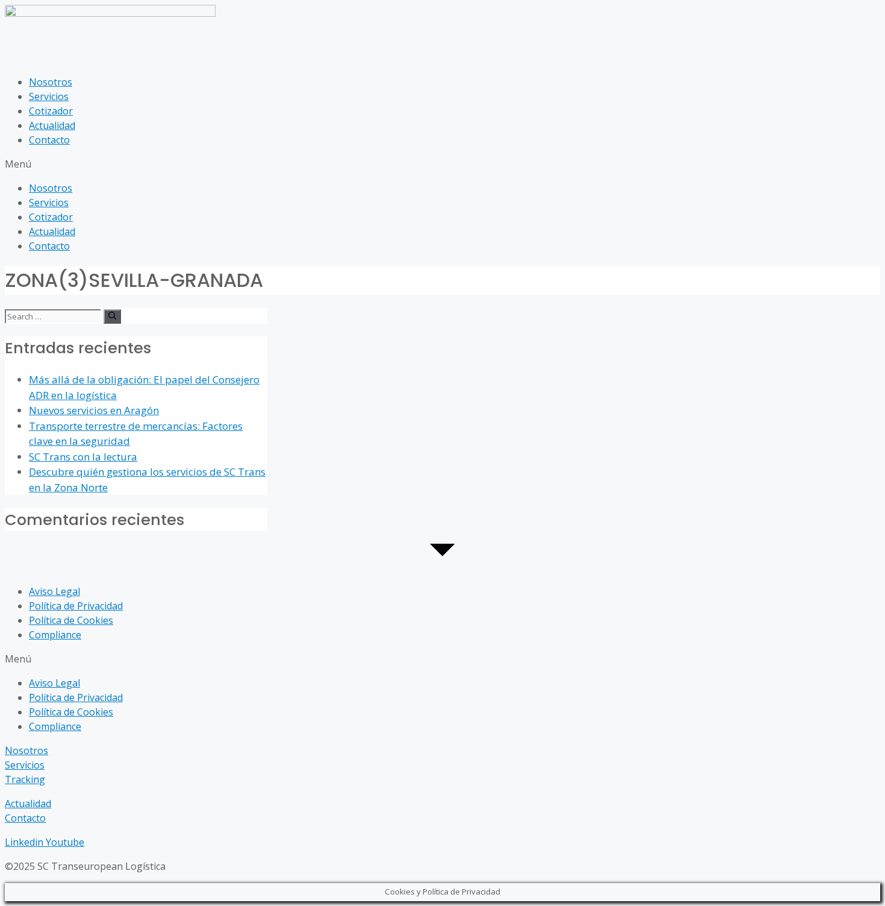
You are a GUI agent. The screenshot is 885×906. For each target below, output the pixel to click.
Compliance (55, 634)
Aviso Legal (54, 591)
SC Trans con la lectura (83, 457)
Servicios (49, 96)
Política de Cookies (71, 620)
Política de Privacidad (76, 605)
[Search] (112, 316)
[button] (442, 164)
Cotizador (51, 111)
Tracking (25, 779)
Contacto (49, 139)
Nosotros (50, 82)
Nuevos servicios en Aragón (94, 410)
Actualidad (52, 125)
